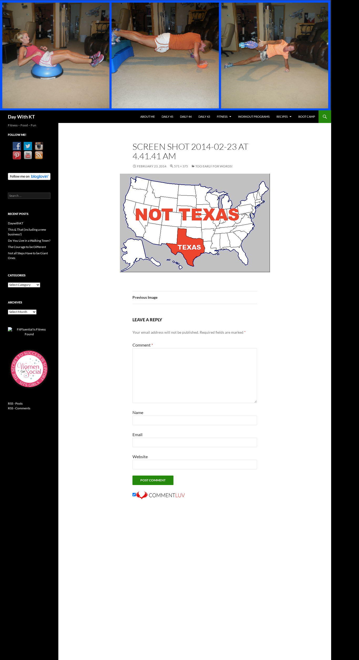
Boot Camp (306, 116)
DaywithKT (15, 223)
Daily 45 (167, 116)
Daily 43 (204, 116)
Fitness (222, 116)
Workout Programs (254, 116)
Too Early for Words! (214, 166)
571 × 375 (181, 166)
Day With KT (21, 117)
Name (137, 412)
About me (147, 116)
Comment (142, 344)
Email (137, 434)
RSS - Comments (19, 408)
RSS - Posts (15, 403)
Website (140, 456)
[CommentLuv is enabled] (160, 494)
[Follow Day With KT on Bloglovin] (29, 176)
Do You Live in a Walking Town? (29, 241)
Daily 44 (186, 116)
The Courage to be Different (27, 247)
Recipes (282, 116)
